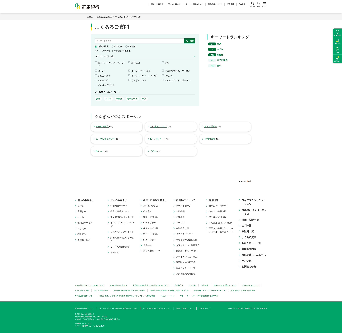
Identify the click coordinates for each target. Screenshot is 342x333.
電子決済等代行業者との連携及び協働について (151, 285)
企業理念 (180, 217)
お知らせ (114, 252)
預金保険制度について (250, 285)
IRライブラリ (149, 223)
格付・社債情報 (150, 234)
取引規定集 (179, 285)
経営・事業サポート (120, 211)
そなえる (81, 228)
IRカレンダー (149, 240)
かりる (80, 217)
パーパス (180, 223)
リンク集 (246, 260)
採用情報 (230, 4)
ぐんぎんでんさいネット (122, 232)
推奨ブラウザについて (185, 308)
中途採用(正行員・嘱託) (220, 223)
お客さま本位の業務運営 (188, 245)
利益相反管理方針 (101, 291)
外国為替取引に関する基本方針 (243, 291)
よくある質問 (249, 237)
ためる (80, 206)
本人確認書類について (83, 296)
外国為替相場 (249, 249)
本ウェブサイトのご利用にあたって (157, 308)
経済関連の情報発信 (185, 262)
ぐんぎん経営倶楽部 (120, 247)
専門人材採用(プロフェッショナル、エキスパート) (221, 230)
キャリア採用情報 (217, 211)
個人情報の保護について (84, 308)
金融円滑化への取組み (118, 285)
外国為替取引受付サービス (122, 239)
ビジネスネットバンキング (122, 224)
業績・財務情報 (150, 217)
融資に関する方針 (82, 291)
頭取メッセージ (183, 206)
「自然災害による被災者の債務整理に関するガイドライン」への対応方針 (126, 296)
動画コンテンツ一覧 (185, 268)
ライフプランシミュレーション (254, 202)
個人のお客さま (157, 4)
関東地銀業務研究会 (185, 274)
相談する (81, 234)
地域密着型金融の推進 (186, 240)
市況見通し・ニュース (254, 254)
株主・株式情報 (150, 228)
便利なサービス (84, 223)
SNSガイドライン (167, 296)
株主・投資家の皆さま (194, 4)
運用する (81, 211)
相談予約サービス (251, 243)
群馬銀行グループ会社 (186, 251)
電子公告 (147, 245)
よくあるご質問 (104, 17)
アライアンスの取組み (186, 257)
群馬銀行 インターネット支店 (254, 212)
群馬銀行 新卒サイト (219, 206)
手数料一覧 (248, 231)
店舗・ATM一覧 (250, 219)
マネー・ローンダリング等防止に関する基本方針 (199, 296)
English (242, 4)
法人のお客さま (174, 4)
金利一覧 (246, 225)
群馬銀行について (215, 4)
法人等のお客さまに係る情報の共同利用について (118, 308)
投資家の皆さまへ (151, 206)
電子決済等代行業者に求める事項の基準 (129, 291)
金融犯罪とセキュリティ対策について (89, 285)
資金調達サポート (118, 206)
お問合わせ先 (249, 266)
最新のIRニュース (151, 251)
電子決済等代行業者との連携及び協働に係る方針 (169, 291)
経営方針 (147, 211)
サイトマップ (204, 308)
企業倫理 (204, 285)
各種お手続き (83, 240)
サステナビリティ (184, 234)
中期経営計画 (182, 228)
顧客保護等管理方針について (225, 285)
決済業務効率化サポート (122, 217)
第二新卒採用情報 (217, 217)
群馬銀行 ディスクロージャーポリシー (209, 291)
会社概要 (180, 211)
